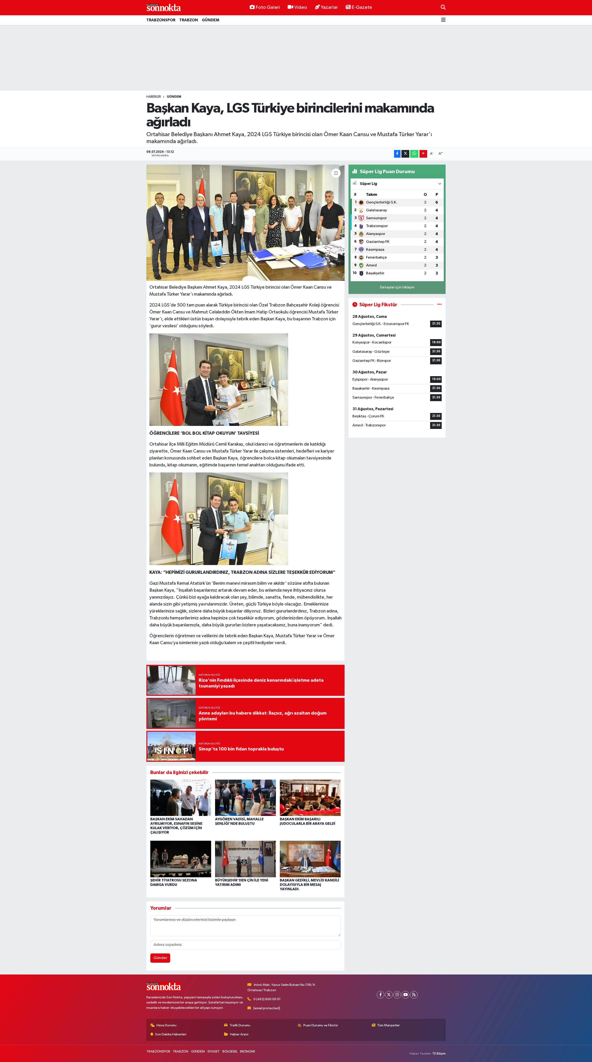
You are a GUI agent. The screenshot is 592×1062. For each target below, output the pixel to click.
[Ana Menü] (443, 20)
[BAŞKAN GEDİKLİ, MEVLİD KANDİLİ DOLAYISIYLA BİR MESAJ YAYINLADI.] (310, 859)
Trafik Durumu (240, 1025)
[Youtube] (405, 995)
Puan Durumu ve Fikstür (320, 1025)
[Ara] (443, 7)
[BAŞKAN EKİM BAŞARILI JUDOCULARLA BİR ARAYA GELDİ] (310, 798)
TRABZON (188, 20)
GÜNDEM (210, 20)
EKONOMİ (247, 1051)
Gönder (160, 958)
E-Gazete (362, 7)
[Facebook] (380, 995)
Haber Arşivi (239, 1034)
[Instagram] (397, 995)
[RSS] (414, 995)
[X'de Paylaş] (405, 154)
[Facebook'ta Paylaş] (397, 154)
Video (300, 7)
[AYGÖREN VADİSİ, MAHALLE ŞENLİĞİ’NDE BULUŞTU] (245, 798)
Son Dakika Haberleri (170, 1034)
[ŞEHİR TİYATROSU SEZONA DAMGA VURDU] (180, 859)
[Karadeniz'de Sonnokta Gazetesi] (163, 7)
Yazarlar (329, 7)
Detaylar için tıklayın (397, 287)
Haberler (153, 96)
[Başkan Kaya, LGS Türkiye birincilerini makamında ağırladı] (245, 223)
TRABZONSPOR (160, 20)
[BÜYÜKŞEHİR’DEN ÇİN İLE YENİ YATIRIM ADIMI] (245, 859)
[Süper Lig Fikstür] (439, 305)
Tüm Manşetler (388, 1025)
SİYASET (213, 1051)
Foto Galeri (268, 7)
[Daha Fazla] (423, 154)
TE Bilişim (439, 1053)
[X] (389, 995)
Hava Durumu (166, 1025)
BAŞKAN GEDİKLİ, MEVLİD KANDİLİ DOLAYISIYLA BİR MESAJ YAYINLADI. (309, 884)
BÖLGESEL (229, 1051)
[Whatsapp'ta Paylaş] (414, 154)
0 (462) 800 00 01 (267, 999)
